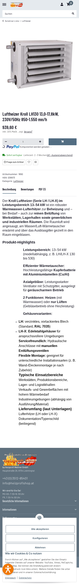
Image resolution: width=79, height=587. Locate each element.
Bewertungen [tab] (27, 189)
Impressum (10, 577)
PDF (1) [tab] (42, 189)
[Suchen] (73, 13)
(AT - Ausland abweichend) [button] (60, 155)
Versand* (28, 131)
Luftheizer (18, 181)
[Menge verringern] (6, 141)
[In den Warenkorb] (63, 141)
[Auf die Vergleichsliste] (35, 162)
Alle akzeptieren (40, 529)
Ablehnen (40, 547)
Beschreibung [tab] (9, 189)
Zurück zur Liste (12, 21)
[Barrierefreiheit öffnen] (8, 569)
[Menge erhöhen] (40, 141)
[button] (62, 4)
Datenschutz (25, 577)
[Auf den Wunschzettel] (28, 162)
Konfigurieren (40, 538)
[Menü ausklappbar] (4, 3)
